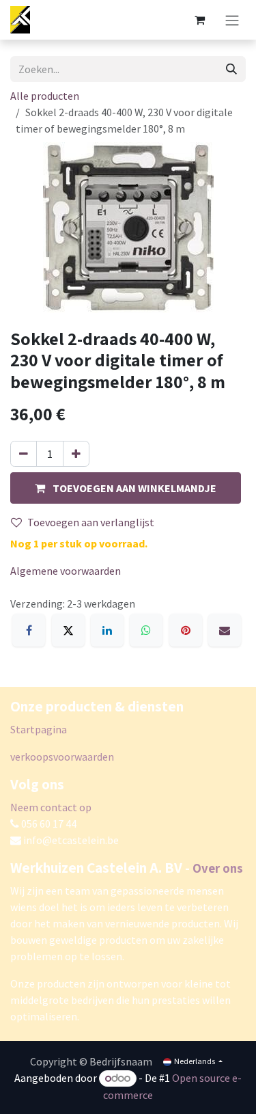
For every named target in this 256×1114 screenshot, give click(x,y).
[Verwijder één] (23, 454)
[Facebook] (28, 630)
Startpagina (38, 729)
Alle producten (44, 96)
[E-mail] (224, 630)
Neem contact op (50, 807)
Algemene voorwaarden (65, 571)
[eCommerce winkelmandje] (199, 19)
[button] (125, 487)
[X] (68, 630)
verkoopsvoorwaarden (62, 756)
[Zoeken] (231, 69)
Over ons (218, 868)
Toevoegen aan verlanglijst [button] (90, 522)
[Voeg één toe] (76, 454)
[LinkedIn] (107, 630)
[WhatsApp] (146, 630)
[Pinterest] (185, 630)
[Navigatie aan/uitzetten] (232, 19)
